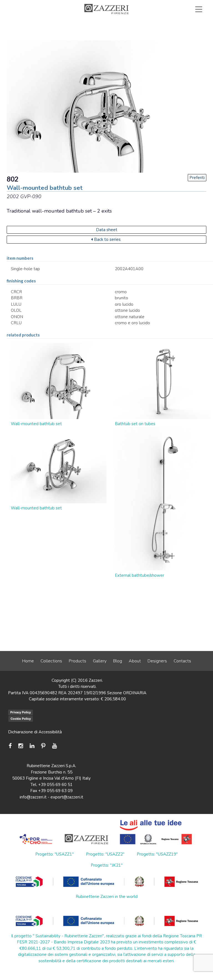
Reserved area (180, 22)
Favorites (148, 28)
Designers (157, 661)
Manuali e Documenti (129, 22)
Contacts (182, 661)
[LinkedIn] (32, 746)
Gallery (99, 661)
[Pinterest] (43, 746)
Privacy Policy (20, 712)
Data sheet (106, 230)
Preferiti (197, 177)
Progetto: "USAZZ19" (157, 854)
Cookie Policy (21, 719)
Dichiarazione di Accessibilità (35, 732)
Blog (117, 661)
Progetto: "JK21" (107, 865)
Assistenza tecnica (74, 22)
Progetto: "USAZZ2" (105, 854)
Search (185, 28)
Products (77, 661)
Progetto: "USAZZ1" (54, 854)
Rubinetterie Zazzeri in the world (107, 896)
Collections (51, 661)
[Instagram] (21, 746)
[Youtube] (54, 746)
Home (28, 661)
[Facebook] (11, 746)
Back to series (107, 239)
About (135, 661)
